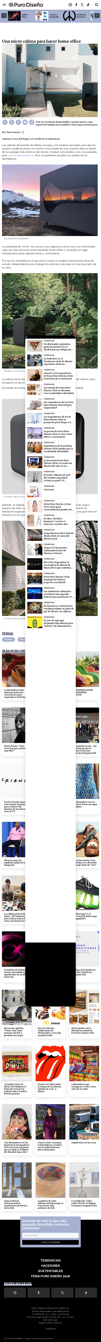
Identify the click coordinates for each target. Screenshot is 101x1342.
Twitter (83, 5)
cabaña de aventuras (21, 155)
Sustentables (54, 8)
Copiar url (32, 122)
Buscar (96, 5)
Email (25, 122)
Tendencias (50, 1260)
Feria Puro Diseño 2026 (55, 12)
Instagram (71, 5)
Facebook (77, 5)
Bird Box (8, 639)
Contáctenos (50, 1329)
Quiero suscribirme (50, 1242)
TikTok (89, 5)
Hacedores (54, 5)
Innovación (9, 118)
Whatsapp (5, 122)
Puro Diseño (13, 132)
